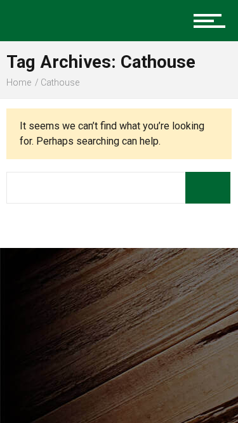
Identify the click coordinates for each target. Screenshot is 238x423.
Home (18, 82)
